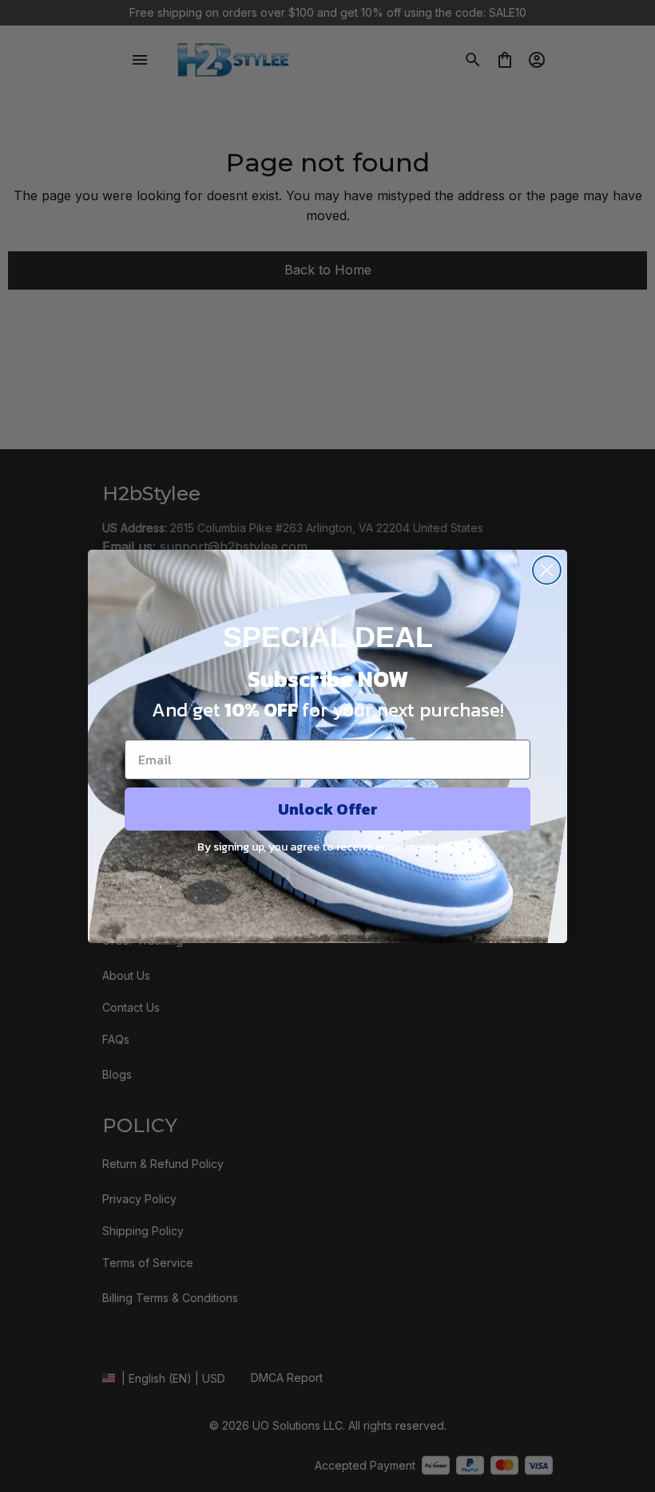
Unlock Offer (328, 809)
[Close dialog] (547, 570)
